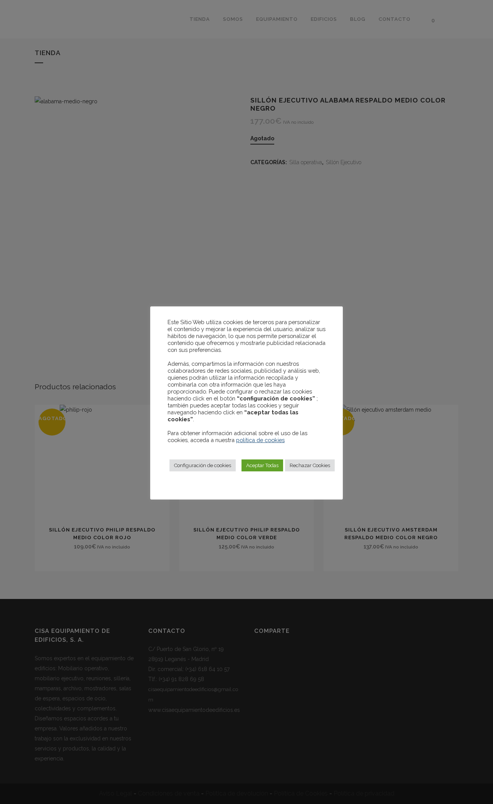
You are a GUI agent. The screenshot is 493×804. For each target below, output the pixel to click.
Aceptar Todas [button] (262, 465)
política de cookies (260, 440)
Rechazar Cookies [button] (310, 465)
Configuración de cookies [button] (202, 465)
